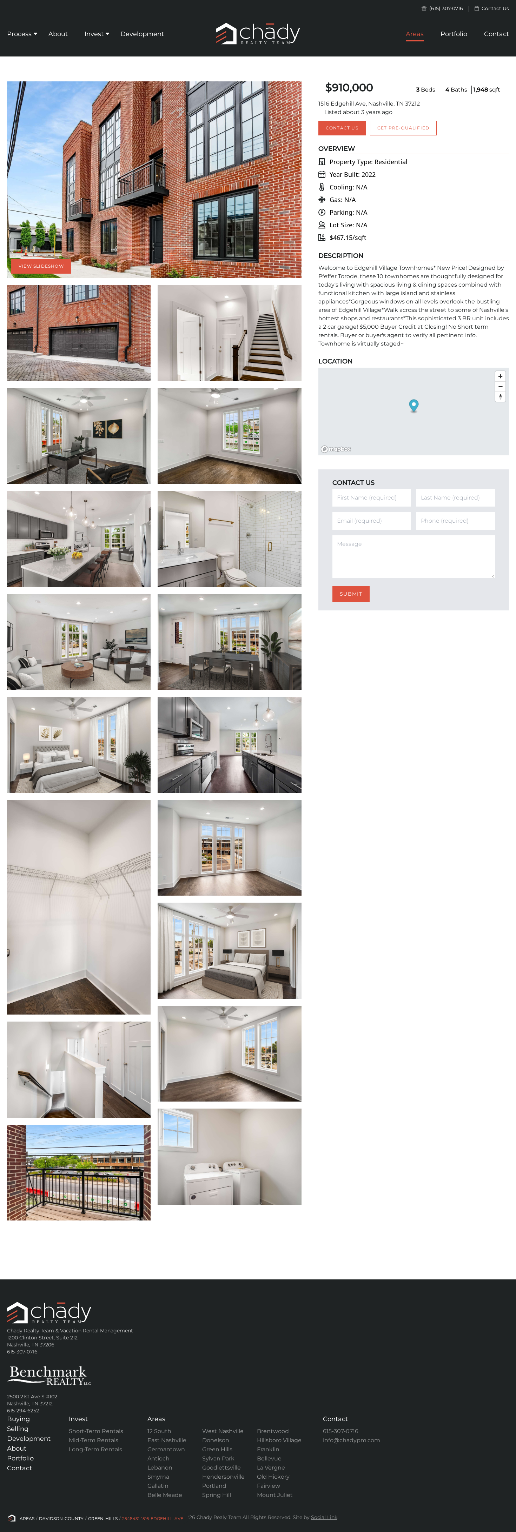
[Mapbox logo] (335, 449)
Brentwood (273, 1431)
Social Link (324, 1517)
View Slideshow (41, 266)
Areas (415, 34)
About (58, 34)
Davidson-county (61, 1518)
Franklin (268, 1449)
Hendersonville (223, 1476)
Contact (496, 34)
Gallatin (157, 1486)
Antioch (158, 1458)
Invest (94, 34)
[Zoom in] (500, 376)
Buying (18, 1419)
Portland (214, 1486)
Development (142, 34)
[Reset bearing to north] (500, 397)
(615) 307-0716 (445, 8)
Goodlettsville (221, 1467)
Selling (17, 1429)
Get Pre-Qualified (403, 128)
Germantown (166, 1449)
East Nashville (166, 1440)
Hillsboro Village (279, 1440)
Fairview (268, 1486)
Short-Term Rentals (96, 1431)
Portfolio (454, 34)
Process (19, 34)
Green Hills (217, 1449)
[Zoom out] (500, 386)
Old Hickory (273, 1476)
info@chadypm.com (351, 1440)
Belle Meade (164, 1495)
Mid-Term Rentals (93, 1440)
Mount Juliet (275, 1495)
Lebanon (159, 1467)
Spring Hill (216, 1495)
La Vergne (271, 1467)
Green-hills (103, 1518)
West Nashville (223, 1431)
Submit (351, 594)
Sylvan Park (218, 1458)
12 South (159, 1431)
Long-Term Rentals (95, 1449)
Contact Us (494, 8)
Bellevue (269, 1458)
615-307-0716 (340, 1431)
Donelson (215, 1440)
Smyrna (158, 1476)
